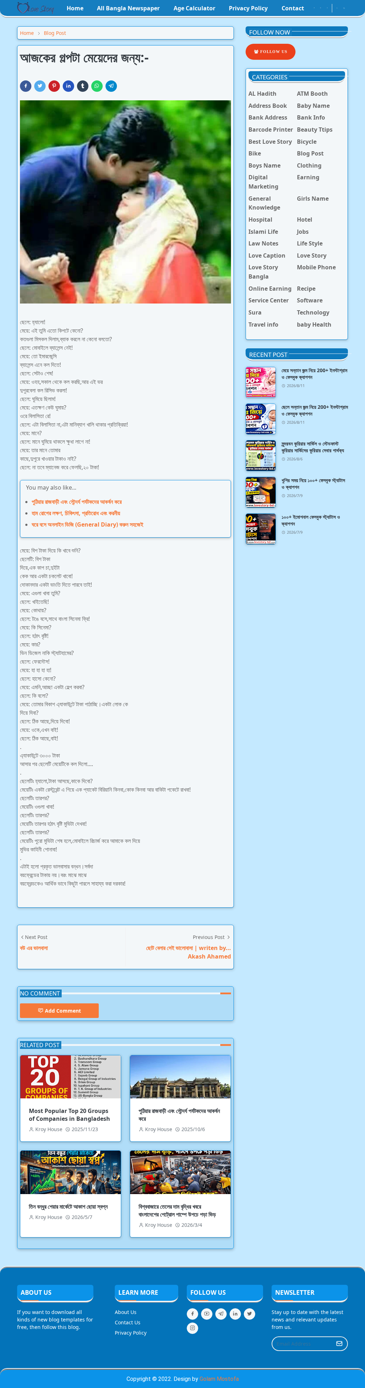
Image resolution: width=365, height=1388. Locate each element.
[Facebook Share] (25, 86)
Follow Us (273, 51)
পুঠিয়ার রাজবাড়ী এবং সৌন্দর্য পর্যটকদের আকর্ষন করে (77, 502)
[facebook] (314, 8)
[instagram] (320, 8)
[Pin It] (54, 86)
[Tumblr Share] (82, 86)
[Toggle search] (344, 8)
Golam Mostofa (219, 1379)
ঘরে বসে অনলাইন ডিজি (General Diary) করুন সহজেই (87, 524)
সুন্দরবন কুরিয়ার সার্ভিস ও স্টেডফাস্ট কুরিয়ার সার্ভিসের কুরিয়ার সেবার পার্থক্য (313, 447)
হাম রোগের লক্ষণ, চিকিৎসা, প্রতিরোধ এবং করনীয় (76, 513)
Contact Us (127, 1322)
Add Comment (63, 1010)
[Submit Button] (339, 1343)
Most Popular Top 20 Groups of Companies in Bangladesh (69, 1115)
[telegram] (221, 1314)
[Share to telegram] (111, 86)
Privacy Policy (130, 1332)
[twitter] (249, 1314)
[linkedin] (235, 1314)
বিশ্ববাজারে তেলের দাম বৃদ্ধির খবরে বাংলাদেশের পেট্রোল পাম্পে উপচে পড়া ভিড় (177, 1210)
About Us (126, 1312)
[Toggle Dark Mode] (337, 8)
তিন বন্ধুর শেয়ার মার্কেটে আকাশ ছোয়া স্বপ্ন (68, 1206)
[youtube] (327, 8)
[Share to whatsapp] (97, 86)
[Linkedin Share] (68, 86)
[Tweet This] (40, 86)
